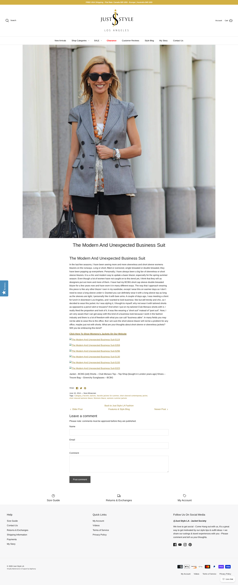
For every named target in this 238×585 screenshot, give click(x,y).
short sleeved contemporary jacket (133, 396)
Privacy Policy (100, 535)
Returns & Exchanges (17, 530)
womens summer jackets (117, 398)
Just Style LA (18, 566)
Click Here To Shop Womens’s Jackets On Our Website (98, 334)
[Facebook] (174, 544)
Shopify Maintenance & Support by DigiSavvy (21, 569)
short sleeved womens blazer (81, 398)
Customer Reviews (130, 40)
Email (72, 440)
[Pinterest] (190, 544)
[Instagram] (185, 544)
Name (72, 426)
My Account (98, 521)
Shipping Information (17, 535)
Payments (12, 539)
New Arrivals (60, 40)
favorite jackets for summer (108, 396)
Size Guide (12, 521)
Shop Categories (79, 40)
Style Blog (149, 40)
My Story (163, 40)
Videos (96, 525)
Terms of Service (101, 530)
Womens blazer (100, 398)
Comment (74, 453)
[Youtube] (180, 544)
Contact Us (178, 40)
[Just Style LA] (119, 20)
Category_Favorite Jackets (85, 396)
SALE (96, 40)
